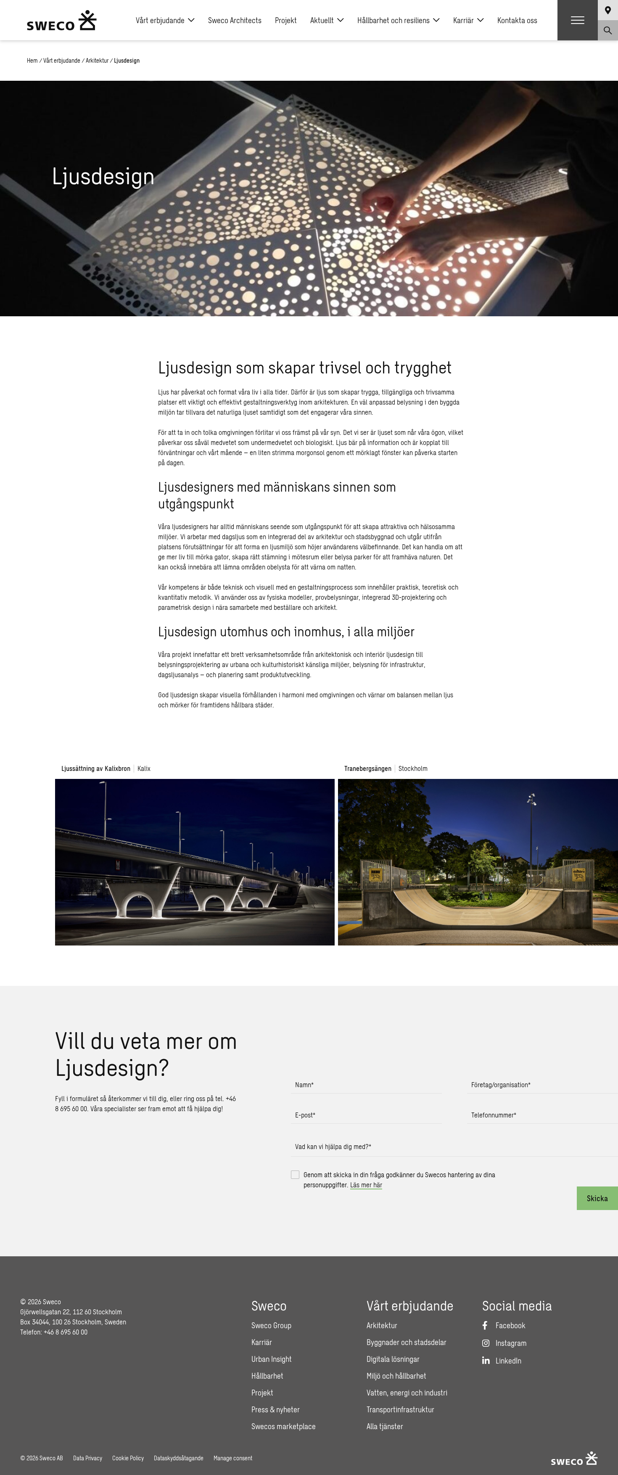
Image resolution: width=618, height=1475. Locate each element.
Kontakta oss (517, 20)
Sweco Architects (234, 20)
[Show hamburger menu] (577, 20)
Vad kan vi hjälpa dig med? (333, 1146)
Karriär (463, 20)
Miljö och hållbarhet (396, 1375)
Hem (32, 60)
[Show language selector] (608, 10)
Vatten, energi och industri (407, 1392)
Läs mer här (366, 1185)
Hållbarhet (267, 1375)
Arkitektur (97, 60)
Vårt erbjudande (160, 20)
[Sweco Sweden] (62, 20)
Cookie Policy (128, 1458)
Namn (304, 1084)
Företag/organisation (501, 1084)
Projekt (286, 20)
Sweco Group (271, 1325)
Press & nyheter (275, 1409)
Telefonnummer (493, 1115)
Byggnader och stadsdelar (406, 1342)
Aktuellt (322, 20)
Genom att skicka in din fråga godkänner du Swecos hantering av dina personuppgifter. (399, 1179)
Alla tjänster (385, 1426)
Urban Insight (271, 1359)
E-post (305, 1115)
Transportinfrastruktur (400, 1409)
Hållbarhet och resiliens (393, 20)
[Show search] (608, 30)
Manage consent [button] (233, 1458)
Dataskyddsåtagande (178, 1458)
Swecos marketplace (283, 1426)
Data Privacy (87, 1458)
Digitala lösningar (393, 1359)
